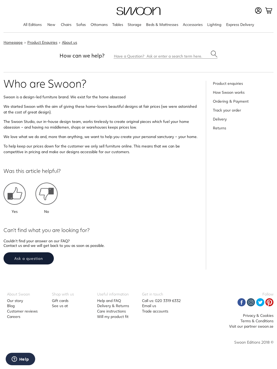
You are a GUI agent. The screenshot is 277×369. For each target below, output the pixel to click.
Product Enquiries (42, 42)
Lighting (214, 24)
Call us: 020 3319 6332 (161, 300)
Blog (11, 305)
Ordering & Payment (231, 101)
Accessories (193, 24)
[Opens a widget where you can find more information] (20, 359)
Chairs (66, 24)
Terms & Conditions (256, 320)
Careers (13, 316)
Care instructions (111, 311)
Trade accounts (155, 311)
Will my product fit (112, 316)
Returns (219, 128)
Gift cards (60, 300)
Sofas (81, 24)
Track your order (227, 110)
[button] (15, 194)
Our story (15, 300)
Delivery (220, 119)
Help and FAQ (109, 300)
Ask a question (28, 258)
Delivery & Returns (113, 305)
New (51, 24)
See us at (60, 305)
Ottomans (99, 24)
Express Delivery (240, 24)
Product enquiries (228, 83)
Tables (117, 24)
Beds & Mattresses (162, 24)
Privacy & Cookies (258, 315)
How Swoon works (229, 92)
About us (69, 42)
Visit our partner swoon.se (251, 326)
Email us (149, 305)
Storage (134, 24)
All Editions (32, 24)
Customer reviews (22, 311)
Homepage (13, 42)
